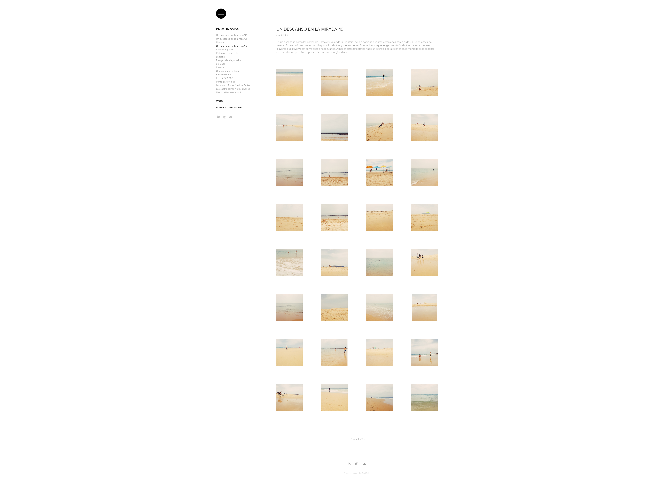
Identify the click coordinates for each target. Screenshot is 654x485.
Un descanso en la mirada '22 (231, 35)
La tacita (220, 56)
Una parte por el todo (227, 71)
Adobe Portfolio (362, 473)
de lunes (220, 64)
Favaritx (220, 67)
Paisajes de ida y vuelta (228, 60)
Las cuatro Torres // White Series (233, 85)
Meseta (220, 42)
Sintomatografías (224, 49)
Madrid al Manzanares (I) (228, 92)
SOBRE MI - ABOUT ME (229, 107)
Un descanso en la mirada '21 (231, 39)
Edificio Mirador (224, 74)
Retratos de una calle (227, 53)
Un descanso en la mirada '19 (231, 46)
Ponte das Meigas (225, 81)
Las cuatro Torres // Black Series (233, 89)
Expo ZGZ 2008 (224, 78)
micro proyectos (227, 28)
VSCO (219, 101)
